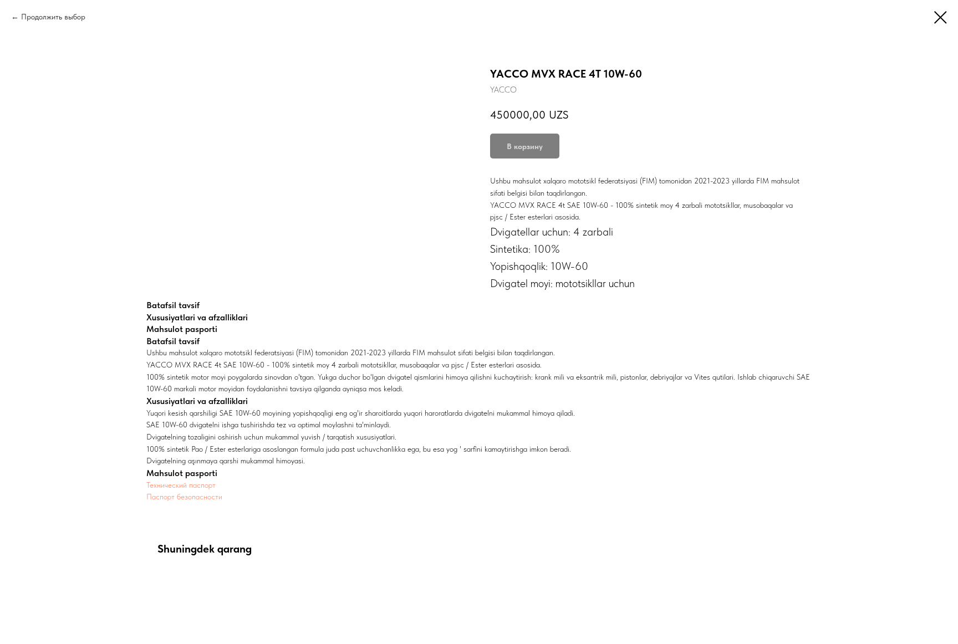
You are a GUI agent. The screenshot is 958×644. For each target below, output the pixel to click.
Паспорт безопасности (184, 496)
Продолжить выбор (53, 16)
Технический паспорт (181, 485)
